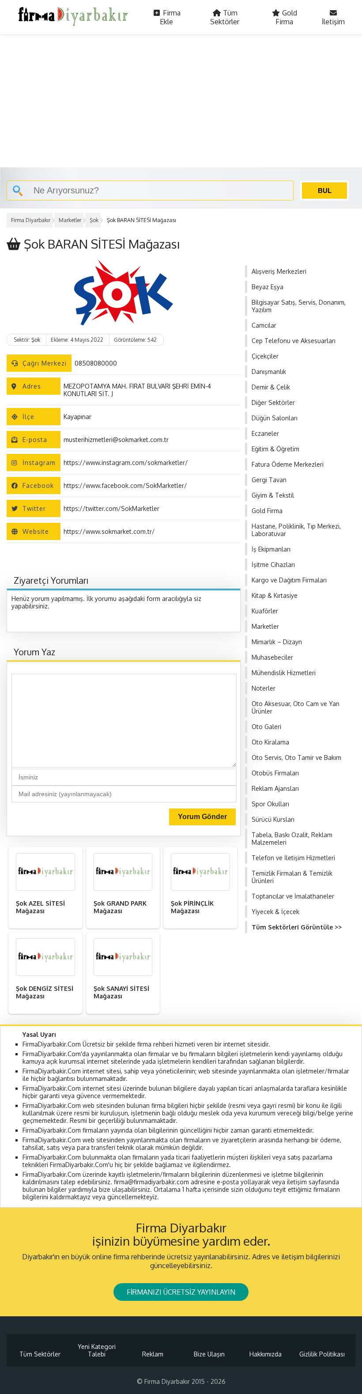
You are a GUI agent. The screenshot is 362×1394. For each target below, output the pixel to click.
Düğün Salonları (275, 418)
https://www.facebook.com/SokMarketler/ (125, 485)
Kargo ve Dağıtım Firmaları (289, 580)
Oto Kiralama (270, 742)
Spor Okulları (270, 804)
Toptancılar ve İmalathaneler (293, 896)
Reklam (152, 1354)
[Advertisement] (181, 101)
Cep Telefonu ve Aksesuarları (294, 340)
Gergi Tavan (269, 480)
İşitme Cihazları (273, 564)
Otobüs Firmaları (275, 773)
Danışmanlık (269, 371)
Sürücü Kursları (273, 819)
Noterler (263, 688)
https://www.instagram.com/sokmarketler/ (126, 462)
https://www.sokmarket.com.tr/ (109, 531)
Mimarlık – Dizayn (277, 642)
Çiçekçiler (265, 356)
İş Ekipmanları (271, 549)
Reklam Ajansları (275, 788)
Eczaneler (265, 433)
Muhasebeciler (272, 657)
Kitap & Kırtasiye (275, 595)
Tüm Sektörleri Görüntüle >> (297, 927)
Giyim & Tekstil (273, 495)
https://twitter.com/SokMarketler (111, 508)
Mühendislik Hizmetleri (284, 672)
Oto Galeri (266, 726)
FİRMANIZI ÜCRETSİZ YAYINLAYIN (181, 1292)
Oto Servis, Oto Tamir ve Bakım (296, 757)
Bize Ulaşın (209, 1354)
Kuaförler (265, 611)
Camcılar (264, 325)
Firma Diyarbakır (30, 220)
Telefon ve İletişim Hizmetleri (293, 857)
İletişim (333, 21)
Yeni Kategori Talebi (97, 1350)
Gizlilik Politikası (322, 1354)
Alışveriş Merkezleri (279, 271)
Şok (94, 220)
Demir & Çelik (271, 387)
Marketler (70, 220)
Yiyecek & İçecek (275, 911)
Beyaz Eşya (267, 287)
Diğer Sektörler (273, 402)
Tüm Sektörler (224, 17)
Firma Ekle (170, 17)
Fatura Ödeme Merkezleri (288, 464)
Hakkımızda (265, 1354)
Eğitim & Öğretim (275, 449)
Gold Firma (286, 17)
